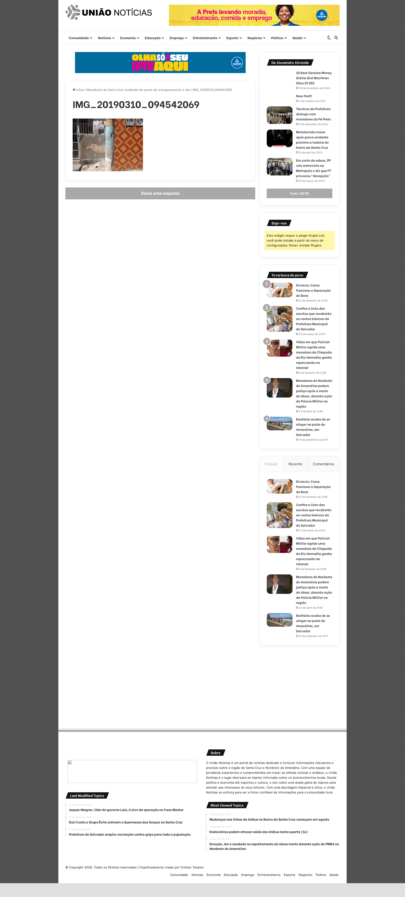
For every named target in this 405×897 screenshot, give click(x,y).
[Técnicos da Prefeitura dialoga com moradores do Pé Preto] (279, 115)
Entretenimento (205, 37)
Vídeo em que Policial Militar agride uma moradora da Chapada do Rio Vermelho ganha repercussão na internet (314, 354)
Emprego (177, 37)
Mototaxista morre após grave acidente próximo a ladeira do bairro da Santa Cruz (312, 139)
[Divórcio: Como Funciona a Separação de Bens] (279, 290)
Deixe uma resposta (160, 193)
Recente (295, 464)
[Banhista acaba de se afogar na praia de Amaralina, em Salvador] (279, 423)
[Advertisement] (299, 685)
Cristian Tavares (192, 867)
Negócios (255, 37)
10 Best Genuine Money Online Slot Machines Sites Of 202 (314, 77)
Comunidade (79, 37)
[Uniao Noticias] (108, 12)
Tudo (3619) (299, 193)
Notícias (104, 37)
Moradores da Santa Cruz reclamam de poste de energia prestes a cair (138, 90)
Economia (128, 37)
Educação (153, 37)
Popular (271, 464)
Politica (277, 37)
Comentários (323, 464)
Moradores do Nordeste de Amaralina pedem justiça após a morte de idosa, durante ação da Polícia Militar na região (314, 393)
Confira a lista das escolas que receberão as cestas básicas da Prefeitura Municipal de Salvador (313, 318)
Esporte (232, 37)
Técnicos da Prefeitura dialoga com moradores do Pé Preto (313, 113)
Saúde (297, 37)
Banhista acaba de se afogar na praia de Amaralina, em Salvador (313, 427)
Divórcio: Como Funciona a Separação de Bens (313, 290)
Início (79, 90)
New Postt (304, 95)
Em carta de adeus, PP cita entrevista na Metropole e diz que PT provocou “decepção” (313, 168)
